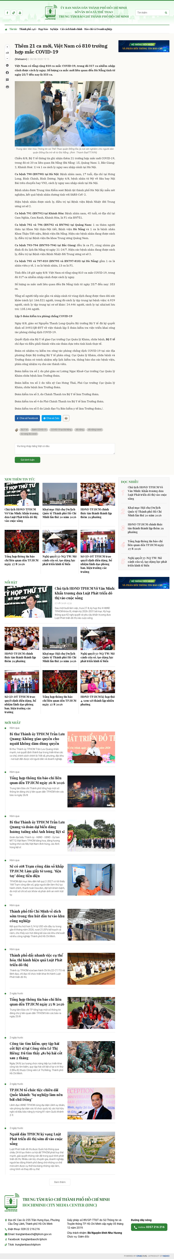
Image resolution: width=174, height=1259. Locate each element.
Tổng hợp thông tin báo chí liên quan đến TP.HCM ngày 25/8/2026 (37, 1001)
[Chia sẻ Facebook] (7, 73)
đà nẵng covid (94, 429)
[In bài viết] (7, 87)
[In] (66, 418)
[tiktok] (13, 12)
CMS (141, 1256)
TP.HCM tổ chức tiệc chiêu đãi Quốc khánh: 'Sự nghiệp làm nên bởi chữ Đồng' (36, 1094)
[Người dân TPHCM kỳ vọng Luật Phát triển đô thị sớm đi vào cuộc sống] (91, 1148)
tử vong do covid (29, 434)
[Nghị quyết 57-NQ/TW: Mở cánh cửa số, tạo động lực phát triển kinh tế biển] (59, 541)
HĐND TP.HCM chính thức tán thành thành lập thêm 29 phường (96, 513)
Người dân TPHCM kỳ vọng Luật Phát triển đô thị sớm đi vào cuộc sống (36, 1139)
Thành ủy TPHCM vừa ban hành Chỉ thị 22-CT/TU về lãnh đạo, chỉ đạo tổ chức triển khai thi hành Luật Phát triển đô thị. (37, 973)
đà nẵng (80, 429)
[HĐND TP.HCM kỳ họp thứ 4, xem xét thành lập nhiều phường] (98, 681)
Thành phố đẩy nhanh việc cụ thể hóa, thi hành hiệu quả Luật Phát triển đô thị (36, 960)
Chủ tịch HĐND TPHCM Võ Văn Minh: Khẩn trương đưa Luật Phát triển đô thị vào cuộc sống (22, 515)
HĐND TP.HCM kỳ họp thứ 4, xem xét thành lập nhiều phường (98, 700)
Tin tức (13, 29)
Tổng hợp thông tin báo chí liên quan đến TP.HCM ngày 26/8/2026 (37, 780)
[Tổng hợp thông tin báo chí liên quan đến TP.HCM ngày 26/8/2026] (91, 791)
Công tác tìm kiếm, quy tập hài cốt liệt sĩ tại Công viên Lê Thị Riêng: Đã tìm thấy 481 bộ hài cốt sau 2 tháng (36, 1050)
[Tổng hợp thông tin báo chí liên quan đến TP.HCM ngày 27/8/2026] (22, 541)
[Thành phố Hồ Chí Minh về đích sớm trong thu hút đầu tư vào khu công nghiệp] (91, 925)
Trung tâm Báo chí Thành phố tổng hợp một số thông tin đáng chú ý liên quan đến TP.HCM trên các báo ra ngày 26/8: (37, 791)
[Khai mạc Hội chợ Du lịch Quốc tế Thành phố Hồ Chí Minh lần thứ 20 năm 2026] (59, 494)
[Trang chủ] (6, 29)
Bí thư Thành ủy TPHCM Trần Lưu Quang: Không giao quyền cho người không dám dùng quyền (37, 739)
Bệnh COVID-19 (39, 429)
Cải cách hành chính (71, 29)
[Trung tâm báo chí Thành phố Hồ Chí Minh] (12, 1202)
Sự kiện (54, 29)
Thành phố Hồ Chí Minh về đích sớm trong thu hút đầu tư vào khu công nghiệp (37, 916)
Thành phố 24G (27, 29)
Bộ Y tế (24, 429)
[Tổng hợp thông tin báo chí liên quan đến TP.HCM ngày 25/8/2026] (91, 1013)
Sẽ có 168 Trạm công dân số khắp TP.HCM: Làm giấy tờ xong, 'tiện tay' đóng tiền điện (37, 871)
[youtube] (20, 12)
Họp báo (43, 29)
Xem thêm (60, 1182)
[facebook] (7, 12)
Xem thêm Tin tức (20, 479)
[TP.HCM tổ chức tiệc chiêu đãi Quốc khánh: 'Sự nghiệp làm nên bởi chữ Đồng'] (91, 1103)
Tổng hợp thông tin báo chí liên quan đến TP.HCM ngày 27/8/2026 (21, 560)
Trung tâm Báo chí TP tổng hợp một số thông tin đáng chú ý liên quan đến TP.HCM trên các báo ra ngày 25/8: (35, 1013)
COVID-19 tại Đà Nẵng (61, 429)
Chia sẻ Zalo (52, 418)
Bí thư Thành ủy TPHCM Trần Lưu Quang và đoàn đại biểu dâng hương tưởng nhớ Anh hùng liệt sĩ (37, 827)
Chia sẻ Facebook (29, 418)
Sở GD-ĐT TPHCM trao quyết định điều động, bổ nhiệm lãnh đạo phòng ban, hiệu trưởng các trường (96, 564)
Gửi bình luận (27, 459)
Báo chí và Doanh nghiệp (98, 29)
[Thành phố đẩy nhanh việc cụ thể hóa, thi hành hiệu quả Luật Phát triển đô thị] (91, 969)
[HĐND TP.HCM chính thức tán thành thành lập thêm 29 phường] (98, 494)
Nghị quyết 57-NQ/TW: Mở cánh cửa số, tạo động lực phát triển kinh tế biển (59, 560)
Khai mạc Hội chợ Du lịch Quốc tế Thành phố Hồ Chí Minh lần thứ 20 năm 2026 (59, 513)
